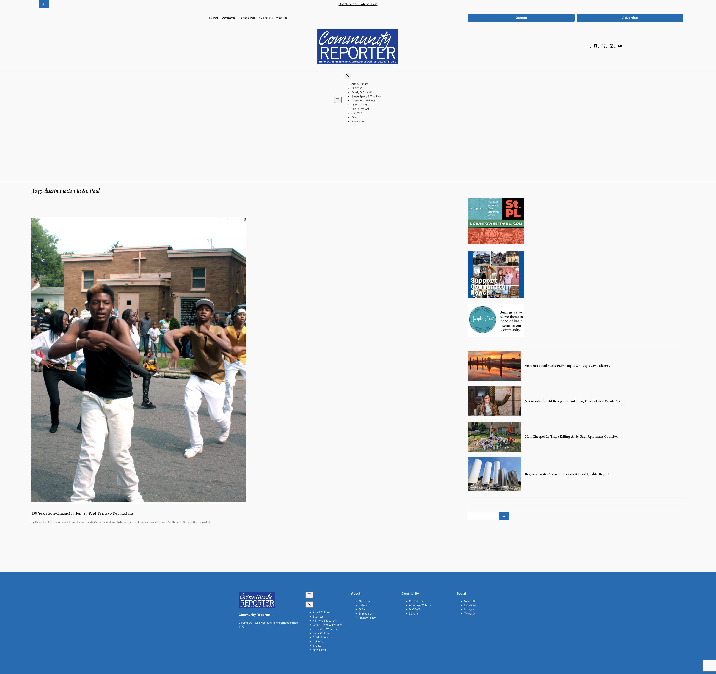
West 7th (281, 17)
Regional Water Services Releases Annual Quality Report (567, 474)
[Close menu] (347, 76)
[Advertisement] (358, 154)
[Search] (504, 516)
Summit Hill (266, 17)
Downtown (228, 17)
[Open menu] (338, 100)
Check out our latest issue (358, 4)
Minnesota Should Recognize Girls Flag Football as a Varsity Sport (575, 401)
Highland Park (247, 17)
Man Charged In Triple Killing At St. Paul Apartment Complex (571, 437)
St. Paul (213, 17)
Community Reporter (254, 615)
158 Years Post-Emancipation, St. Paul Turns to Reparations (82, 513)
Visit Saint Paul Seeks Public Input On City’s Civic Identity (567, 366)
